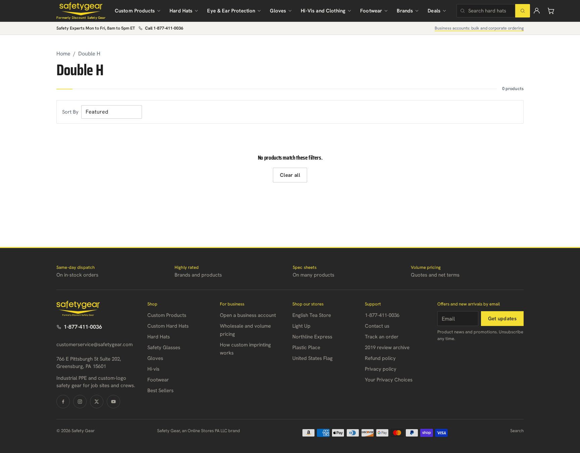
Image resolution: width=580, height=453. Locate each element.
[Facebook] (63, 401)
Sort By (70, 112)
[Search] (522, 10)
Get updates (502, 318)
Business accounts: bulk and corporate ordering (479, 28)
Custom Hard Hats (168, 326)
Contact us (377, 326)
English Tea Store (311, 315)
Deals (434, 10)
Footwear (371, 10)
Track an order (381, 336)
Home (63, 53)
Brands (405, 10)
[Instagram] (80, 401)
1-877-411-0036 (83, 326)
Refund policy (380, 358)
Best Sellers (160, 390)
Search (517, 431)
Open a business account (248, 315)
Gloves (278, 10)
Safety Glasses (163, 347)
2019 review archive (387, 347)
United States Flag (312, 358)
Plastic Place (306, 347)
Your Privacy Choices (389, 379)
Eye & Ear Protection (231, 10)
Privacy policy (380, 369)
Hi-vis (153, 369)
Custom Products (135, 10)
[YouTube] (113, 401)
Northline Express (312, 336)
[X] (96, 401)
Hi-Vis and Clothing (323, 10)
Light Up (301, 326)
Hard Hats (181, 10)
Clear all (290, 175)
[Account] (537, 10)
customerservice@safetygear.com (94, 344)
